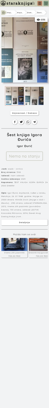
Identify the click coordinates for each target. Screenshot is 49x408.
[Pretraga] (33, 3)
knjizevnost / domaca (24, 113)
